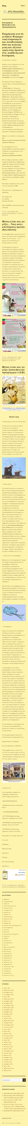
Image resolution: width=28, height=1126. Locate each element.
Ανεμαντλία (7, 908)
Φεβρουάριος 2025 (9, 999)
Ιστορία (6, 936)
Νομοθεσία (7, 958)
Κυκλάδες (6, 940)
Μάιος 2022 (7, 1031)
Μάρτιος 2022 (7, 1033)
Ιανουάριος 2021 (8, 1046)
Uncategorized (7, 901)
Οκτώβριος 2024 (8, 1003)
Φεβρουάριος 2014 (9, 1068)
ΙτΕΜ (18, 359)
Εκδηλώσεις (7, 919)
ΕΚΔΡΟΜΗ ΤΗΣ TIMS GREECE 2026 (14, 1093)
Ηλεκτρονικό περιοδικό (10, 934)
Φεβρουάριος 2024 (9, 1007)
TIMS (5, 899)
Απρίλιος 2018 (8, 1053)
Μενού (23, 5)
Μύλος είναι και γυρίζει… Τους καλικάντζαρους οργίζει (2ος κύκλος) (13, 225)
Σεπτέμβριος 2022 (9, 1025)
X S (5, 211)
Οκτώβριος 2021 (8, 1038)
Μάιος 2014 (7, 1066)
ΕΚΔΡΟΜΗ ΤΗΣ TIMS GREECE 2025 (14, 1111)
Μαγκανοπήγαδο (8, 947)
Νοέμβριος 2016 (8, 1057)
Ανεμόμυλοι (21, 885)
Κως (5, 945)
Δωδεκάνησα (7, 916)
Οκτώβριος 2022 (8, 1023)
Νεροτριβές (7, 956)
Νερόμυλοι (23, 887)
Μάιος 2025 (7, 997)
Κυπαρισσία (7, 943)
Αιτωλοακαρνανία (9, 906)
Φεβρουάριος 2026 (9, 990)
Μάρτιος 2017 (7, 1055)
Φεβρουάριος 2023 (9, 1020)
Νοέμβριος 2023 (8, 1012)
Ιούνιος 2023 (7, 1016)
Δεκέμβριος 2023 (8, 1010)
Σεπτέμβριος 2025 (9, 994)
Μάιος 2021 (7, 1040)
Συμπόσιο (6, 969)
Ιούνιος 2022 (7, 1029)
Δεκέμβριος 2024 (8, 1001)
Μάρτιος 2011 (7, 1070)
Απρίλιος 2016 (8, 1062)
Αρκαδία (6, 912)
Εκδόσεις (6, 921)
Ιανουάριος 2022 (8, 1036)
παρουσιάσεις (7, 966)
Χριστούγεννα (12, 360)
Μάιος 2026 (7, 988)
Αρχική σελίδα (6, 1118)
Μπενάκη (6, 951)
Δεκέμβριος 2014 (8, 1064)
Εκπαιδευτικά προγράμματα (9, 213)
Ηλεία (5, 932)
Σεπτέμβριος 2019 (9, 1051)
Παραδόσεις (7, 962)
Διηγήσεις (6, 914)
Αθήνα (19, 357)
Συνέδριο (6, 971)
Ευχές (5, 930)
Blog (4, 5)
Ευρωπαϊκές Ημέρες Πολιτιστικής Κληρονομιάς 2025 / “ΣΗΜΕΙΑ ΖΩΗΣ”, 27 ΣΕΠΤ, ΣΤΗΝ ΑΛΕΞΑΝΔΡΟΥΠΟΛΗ (14, 1106)
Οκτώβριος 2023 (8, 1014)
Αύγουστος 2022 (8, 1027)
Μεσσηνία (6, 949)
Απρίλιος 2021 (8, 1042)
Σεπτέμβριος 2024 (9, 1005)
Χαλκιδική (6, 973)
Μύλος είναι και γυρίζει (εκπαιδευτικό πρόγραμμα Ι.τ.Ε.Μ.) (13, 369)
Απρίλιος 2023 (8, 1018)
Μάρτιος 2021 (7, 1044)
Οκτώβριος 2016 (8, 1059)
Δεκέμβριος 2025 (8, 992)
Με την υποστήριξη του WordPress (13, 1123)
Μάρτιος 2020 (7, 1049)
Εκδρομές (6, 923)
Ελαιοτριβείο (7, 927)
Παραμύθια (5, 360)
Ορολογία (6, 960)
